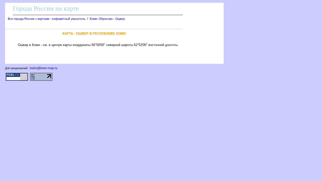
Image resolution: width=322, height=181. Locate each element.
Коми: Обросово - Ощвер (107, 19)
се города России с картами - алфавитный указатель (46, 19)
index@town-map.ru (43, 68)
